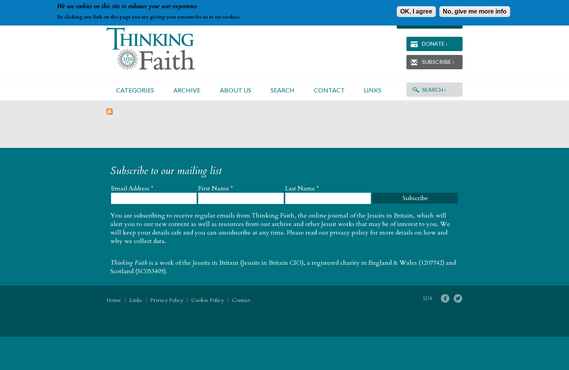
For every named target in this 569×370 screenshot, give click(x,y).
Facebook (445, 298)
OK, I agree (416, 11)
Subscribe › (438, 61)
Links (372, 90)
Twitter (458, 298)
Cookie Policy (207, 300)
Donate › (434, 43)
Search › (434, 89)
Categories (135, 90)
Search (283, 90)
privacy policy (349, 232)
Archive (187, 90)
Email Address (132, 188)
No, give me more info (475, 11)
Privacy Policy (166, 300)
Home (113, 300)
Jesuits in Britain (215, 263)
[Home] (159, 48)
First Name (215, 188)
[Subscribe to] (109, 112)
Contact (329, 90)
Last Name (302, 188)
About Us (235, 90)
